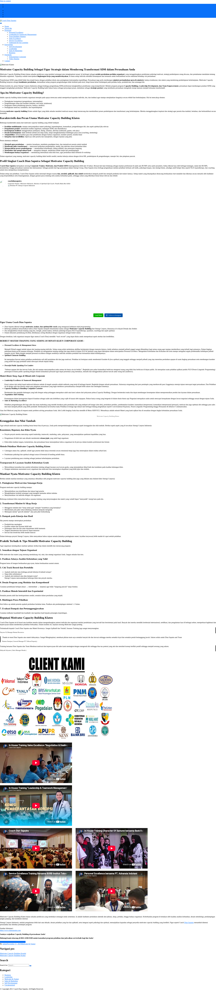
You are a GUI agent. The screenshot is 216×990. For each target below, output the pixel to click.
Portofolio (8, 55)
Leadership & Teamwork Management (22, 34)
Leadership (13, 49)
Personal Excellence (16, 32)
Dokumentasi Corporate (17, 57)
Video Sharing (14, 59)
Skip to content (5, 1)
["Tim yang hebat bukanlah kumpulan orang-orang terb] (80, 283)
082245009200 (9, 5)
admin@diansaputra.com (13, 7)
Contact (7, 61)
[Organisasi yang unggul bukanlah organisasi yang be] (189, 218)
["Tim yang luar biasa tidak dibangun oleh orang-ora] (80, 224)
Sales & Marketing (15, 51)
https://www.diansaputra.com (10, 930)
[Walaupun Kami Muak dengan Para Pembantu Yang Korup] (135, 194)
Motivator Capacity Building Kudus (13, 955)
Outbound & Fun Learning (18, 43)
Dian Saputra (189, 922)
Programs (7, 30)
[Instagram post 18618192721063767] (26, 262)
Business (12, 53)
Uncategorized (9, 985)
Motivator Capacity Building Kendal (13, 953)
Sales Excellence (15, 39)
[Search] (30, 965)
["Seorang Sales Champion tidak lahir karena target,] (189, 286)
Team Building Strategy (17, 36)
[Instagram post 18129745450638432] (135, 262)
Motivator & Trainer (28, 944)
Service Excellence (15, 41)
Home (6, 26)
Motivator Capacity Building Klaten (13, 942)
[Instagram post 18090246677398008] (26, 190)
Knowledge (8, 45)
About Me (8, 28)
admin (5, 944)
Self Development (15, 47)
